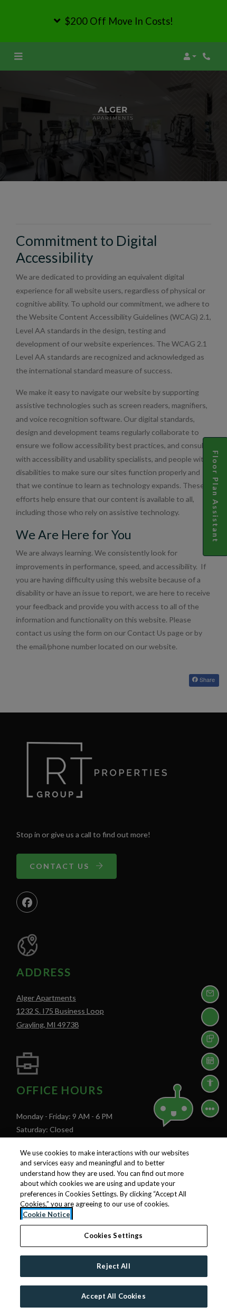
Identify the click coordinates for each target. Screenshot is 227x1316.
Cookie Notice (46, 1214)
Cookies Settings (113, 1235)
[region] (113, 1226)
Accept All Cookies (113, 1296)
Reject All (113, 1266)
